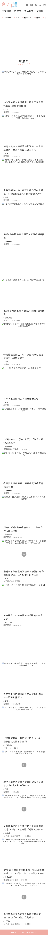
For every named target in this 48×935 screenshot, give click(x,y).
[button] (45, 5)
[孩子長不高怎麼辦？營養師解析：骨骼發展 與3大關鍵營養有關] (24, 765)
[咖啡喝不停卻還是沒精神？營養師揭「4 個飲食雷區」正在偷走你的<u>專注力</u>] (24, 554)
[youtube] (27, 5)
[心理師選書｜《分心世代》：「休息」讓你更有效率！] (24, 422)
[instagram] (31, 5)
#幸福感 (6, 833)
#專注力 (6, 153)
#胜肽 (5, 789)
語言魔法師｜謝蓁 (10, 880)
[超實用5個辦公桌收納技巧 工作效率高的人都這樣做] (24, 510)
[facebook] (36, 5)
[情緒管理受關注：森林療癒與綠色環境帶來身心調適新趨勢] (24, 337)
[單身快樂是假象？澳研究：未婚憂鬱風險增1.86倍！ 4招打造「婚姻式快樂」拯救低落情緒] (24, 809)
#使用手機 (7, 622)
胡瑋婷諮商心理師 (10, 449)
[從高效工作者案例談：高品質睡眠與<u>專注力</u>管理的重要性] (24, 676)
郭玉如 (6, 156)
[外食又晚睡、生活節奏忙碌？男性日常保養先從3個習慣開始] (24, 85)
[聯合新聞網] (3, 4)
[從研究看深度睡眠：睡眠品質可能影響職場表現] (24, 466)
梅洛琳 (6, 405)
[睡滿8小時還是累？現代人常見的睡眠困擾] (24, 217)
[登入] (40, 5)
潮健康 (6, 112)
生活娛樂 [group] (29, 10)
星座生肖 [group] (28, 17)
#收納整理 (7, 534)
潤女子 (6, 320)
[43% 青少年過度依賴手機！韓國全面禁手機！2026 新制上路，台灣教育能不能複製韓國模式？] (24, 853)
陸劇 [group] (17, 17)
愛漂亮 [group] (17, 10)
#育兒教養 (7, 877)
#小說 (5, 402)
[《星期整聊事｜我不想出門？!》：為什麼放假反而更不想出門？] (24, 721)
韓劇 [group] (38, 17)
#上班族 (6, 921)
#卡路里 (6, 197)
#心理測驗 (7, 745)
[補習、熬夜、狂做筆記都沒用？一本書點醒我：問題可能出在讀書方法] (24, 129)
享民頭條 (7, 537)
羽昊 (5, 748)
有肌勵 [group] (40, 10)
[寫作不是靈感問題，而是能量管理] (24, 381)
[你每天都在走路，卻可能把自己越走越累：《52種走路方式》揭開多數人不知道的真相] (24, 173)
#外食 (5, 109)
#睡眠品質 (7, 241)
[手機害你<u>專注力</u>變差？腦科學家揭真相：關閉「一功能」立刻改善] (24, 897)
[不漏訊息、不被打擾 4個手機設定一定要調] (24, 598)
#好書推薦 (7, 446)
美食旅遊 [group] (6, 10)
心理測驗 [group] (7, 17)
